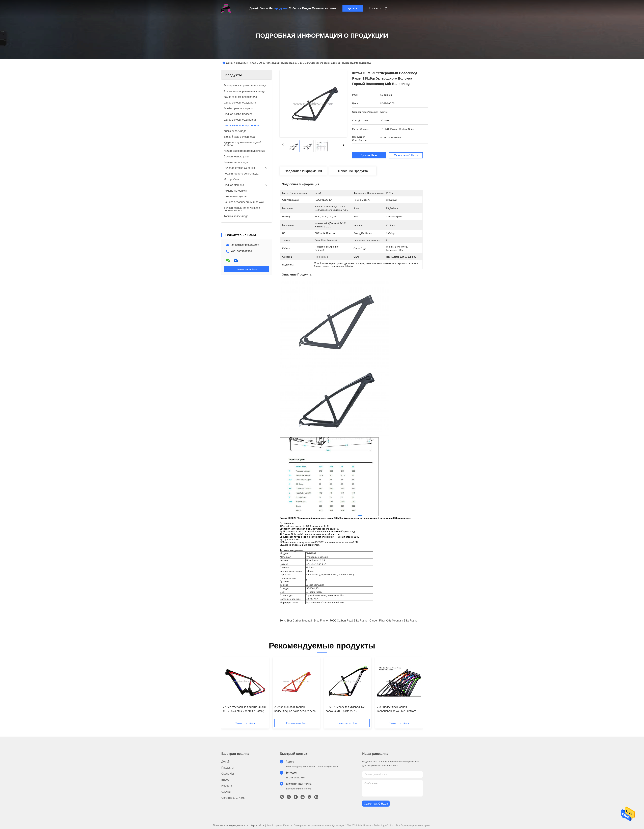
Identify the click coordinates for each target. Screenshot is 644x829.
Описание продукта (353, 171)
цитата (352, 8)
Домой (254, 8)
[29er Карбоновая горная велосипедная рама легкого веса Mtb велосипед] (296, 681)
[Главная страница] (226, 8)
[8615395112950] (309, 798)
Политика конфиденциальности (230, 825)
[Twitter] (288, 798)
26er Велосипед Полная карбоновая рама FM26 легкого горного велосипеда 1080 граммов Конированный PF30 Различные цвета (398, 709)
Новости (226, 785)
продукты (281, 8)
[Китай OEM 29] (313, 103)
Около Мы (266, 8)
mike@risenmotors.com (298, 788)
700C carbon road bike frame (348, 620)
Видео (306, 8)
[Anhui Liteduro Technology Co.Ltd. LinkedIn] (302, 798)
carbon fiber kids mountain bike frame (393, 620)
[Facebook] (295, 798)
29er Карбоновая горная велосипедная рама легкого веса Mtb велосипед (295, 709)
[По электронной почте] (235, 260)
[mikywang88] (316, 798)
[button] (227, 689)
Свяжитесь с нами (324, 8)
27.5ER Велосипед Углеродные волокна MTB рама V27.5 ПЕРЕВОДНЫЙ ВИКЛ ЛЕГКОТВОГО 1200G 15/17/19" (345, 709)
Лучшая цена (369, 155)
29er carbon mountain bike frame (307, 620)
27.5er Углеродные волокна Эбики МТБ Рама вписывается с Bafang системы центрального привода (244, 709)
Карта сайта (257, 825)
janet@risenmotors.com (245, 244)
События (295, 8)
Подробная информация (303, 171)
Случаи (226, 791)
